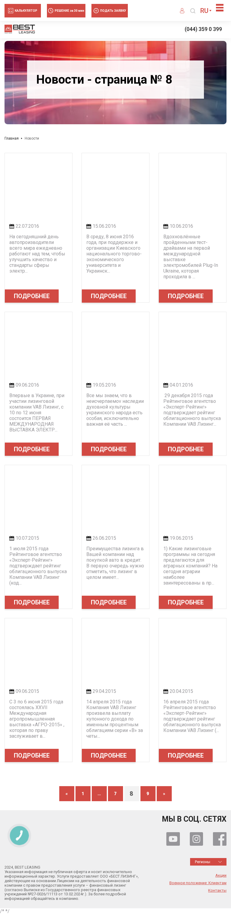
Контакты (217, 890)
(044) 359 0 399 (203, 29)
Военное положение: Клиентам (197, 883)
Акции (220, 875)
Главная (12, 138)
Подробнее (32, 296)
